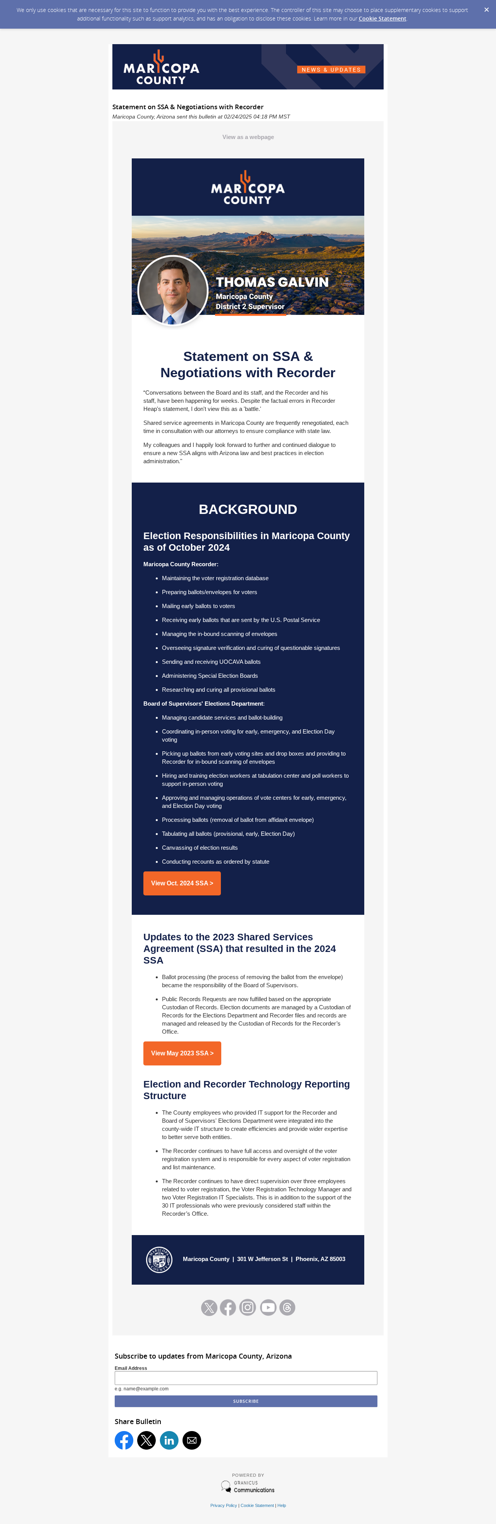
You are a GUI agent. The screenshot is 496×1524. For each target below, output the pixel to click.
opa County (213, 1259)
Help (281, 1505)
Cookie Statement (382, 18)
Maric (190, 1259)
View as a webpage (248, 137)
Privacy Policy (223, 1505)
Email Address (131, 1368)
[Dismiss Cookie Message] (486, 7)
